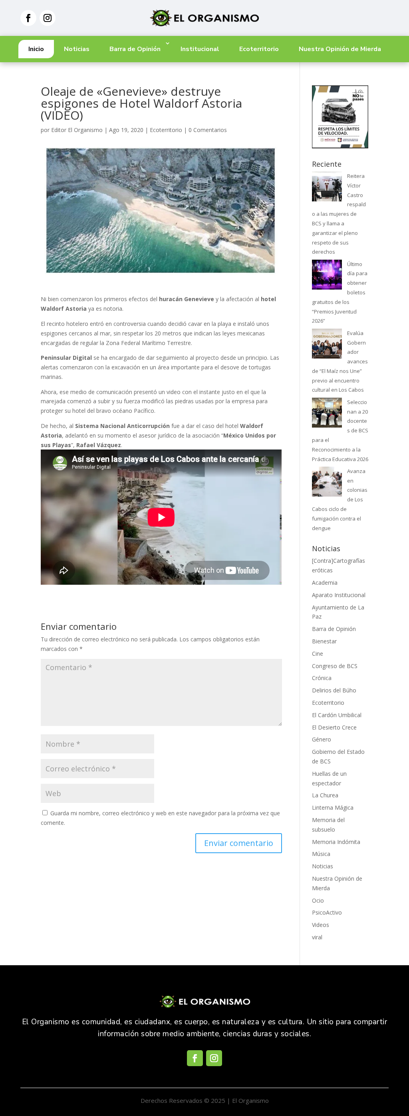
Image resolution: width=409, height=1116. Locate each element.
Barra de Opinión (135, 49)
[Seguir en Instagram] (48, 18)
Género (321, 739)
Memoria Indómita (336, 842)
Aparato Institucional (338, 595)
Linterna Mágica (332, 807)
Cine (317, 653)
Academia (325, 582)
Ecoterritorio (259, 49)
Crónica (322, 678)
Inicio (36, 49)
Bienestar (324, 641)
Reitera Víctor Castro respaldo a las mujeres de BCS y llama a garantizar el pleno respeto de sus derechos (339, 213)
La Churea (325, 795)
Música (321, 854)
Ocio (318, 900)
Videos (320, 925)
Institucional (200, 49)
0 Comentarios (208, 130)
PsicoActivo (327, 912)
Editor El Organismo (77, 130)
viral (317, 937)
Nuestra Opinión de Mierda (340, 49)
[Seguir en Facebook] (28, 18)
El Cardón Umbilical (336, 715)
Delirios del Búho (334, 690)
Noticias (76, 49)
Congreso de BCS (334, 666)
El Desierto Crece (334, 727)
